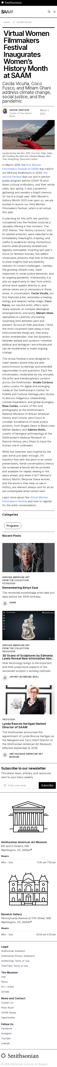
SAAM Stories (24, 22)
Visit (3, 976)
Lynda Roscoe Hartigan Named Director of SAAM (24, 725)
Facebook (6, 1028)
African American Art (16, 577)
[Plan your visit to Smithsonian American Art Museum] (31, 850)
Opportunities (8, 1017)
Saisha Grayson (19, 110)
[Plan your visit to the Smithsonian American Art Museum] (28, 817)
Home (7, 22)
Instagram (6, 1033)
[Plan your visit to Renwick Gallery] (31, 922)
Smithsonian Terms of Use (15, 960)
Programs (13, 525)
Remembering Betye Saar (20, 587)
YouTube (6, 1038)
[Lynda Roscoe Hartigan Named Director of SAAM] (28, 701)
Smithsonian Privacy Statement (17, 955)
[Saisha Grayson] (5, 111)
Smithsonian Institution (13, 950)
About (4, 981)
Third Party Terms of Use (14, 965)
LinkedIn (5, 1043)
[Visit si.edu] (28, 1056)
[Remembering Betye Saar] (28, 559)
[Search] (49, 11)
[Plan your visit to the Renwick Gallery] (28, 889)
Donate (5, 991)
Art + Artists (7, 986)
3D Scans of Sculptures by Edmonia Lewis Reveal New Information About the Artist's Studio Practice (28, 657)
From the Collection (15, 580)
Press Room (7, 1007)
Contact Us (7, 1002)
